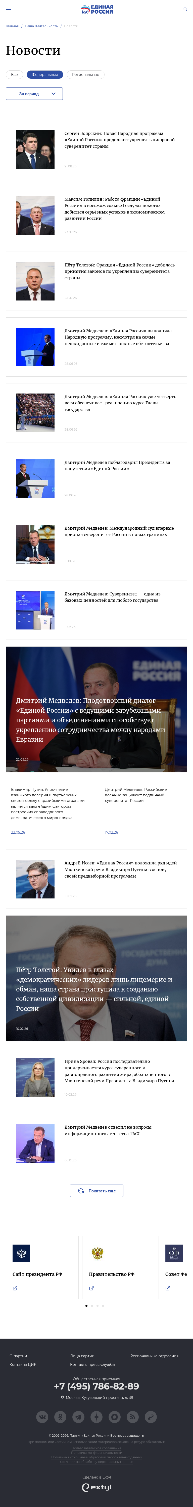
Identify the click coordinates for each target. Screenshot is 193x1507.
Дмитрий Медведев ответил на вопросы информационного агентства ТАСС (108, 1130)
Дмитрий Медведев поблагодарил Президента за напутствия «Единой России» (117, 465)
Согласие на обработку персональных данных (96, 1462)
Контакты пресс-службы (92, 1364)
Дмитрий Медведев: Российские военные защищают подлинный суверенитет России (136, 795)
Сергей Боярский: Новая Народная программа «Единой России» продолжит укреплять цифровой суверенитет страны (120, 140)
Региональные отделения (154, 1356)
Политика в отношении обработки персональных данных (96, 1457)
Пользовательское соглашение (96, 1448)
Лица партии (82, 1356)
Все (14, 74)
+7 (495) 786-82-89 (96, 1386)
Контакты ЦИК (23, 1364)
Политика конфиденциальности (96, 1453)
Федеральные (45, 74)
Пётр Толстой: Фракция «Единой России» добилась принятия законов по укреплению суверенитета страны (120, 271)
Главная (12, 26)
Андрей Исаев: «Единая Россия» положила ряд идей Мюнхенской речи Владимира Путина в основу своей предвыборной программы (121, 869)
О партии (18, 1356)
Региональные (85, 74)
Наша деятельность (41, 26)
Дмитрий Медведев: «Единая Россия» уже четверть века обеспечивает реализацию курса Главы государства (120, 403)
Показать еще (102, 1190)
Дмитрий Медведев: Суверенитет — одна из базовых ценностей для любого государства (113, 597)
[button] (86, 1306)
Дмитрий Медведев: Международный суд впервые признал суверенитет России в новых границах (119, 531)
